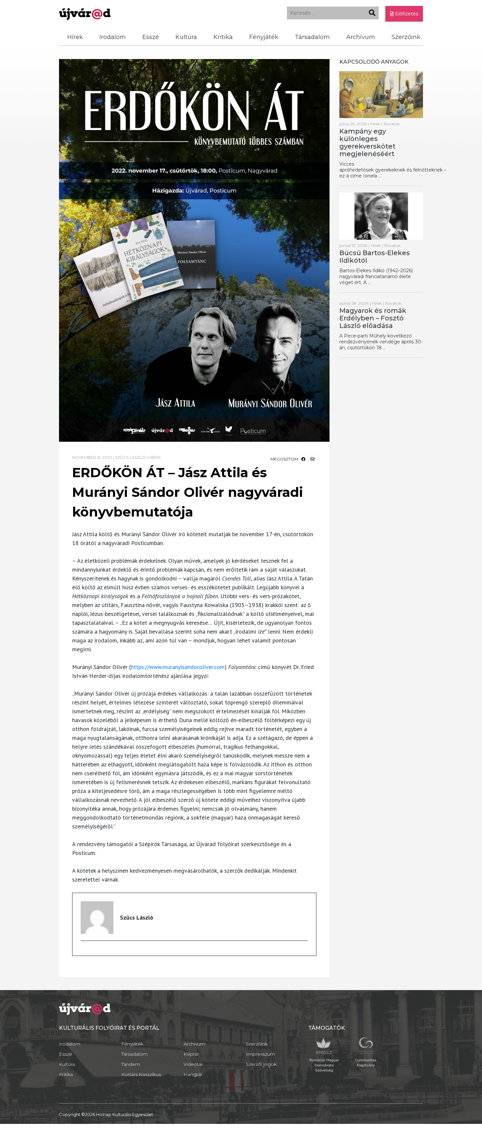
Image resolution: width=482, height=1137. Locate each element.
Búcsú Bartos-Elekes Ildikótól (374, 256)
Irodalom (112, 37)
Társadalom (312, 37)
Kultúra (186, 37)
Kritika (223, 37)
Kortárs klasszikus (141, 1074)
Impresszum (260, 1054)
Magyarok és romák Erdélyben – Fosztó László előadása (372, 318)
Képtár (191, 1054)
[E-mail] (85, 952)
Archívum (360, 37)
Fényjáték (263, 37)
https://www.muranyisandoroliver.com (178, 667)
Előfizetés (406, 14)
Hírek (75, 37)
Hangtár (193, 1074)
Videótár (193, 1064)
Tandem (130, 1064)
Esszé (150, 37)
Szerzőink (406, 37)
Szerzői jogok (261, 1064)
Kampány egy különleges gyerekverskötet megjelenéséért (367, 142)
